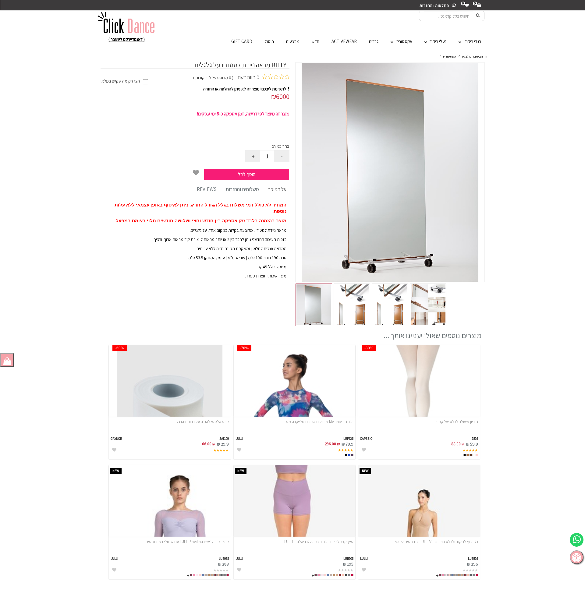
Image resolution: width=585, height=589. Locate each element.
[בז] (461, 575)
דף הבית (482, 56)
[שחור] (464, 455)
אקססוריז (403, 41)
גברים (373, 41)
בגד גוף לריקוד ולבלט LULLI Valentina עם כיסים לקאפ (436, 541)
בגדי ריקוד (471, 41)
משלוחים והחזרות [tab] (242, 189)
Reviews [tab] (207, 189)
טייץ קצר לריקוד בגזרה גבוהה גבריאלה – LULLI (318, 541)
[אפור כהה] (346, 575)
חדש (315, 41)
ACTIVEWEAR (344, 41)
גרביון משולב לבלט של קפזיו (456, 421)
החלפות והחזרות (436, 5)
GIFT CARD (241, 41)
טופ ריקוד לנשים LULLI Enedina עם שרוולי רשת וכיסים (187, 541)
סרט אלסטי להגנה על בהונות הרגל (202, 421)
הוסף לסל (246, 174)
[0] (478, 5)
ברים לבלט (469, 56)
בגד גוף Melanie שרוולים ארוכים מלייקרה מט (319, 421)
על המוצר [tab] (277, 189)
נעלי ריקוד (436, 41)
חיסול (269, 41)
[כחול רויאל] (349, 455)
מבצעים (293, 41)
